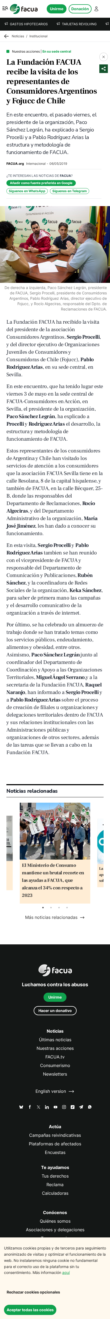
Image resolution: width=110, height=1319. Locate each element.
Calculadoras (55, 1193)
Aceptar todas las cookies (30, 1309)
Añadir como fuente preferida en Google (41, 183)
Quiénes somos (55, 1221)
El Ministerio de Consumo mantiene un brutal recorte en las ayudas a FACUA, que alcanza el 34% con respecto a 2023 (53, 880)
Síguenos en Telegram (69, 191)
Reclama (55, 1184)
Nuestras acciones (55, 1048)
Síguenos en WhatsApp (27, 191)
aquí (66, 1272)
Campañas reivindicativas (55, 1135)
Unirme (56, 8)
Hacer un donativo (55, 1010)
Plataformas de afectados (55, 1143)
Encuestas (55, 1152)
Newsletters (55, 1074)
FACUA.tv (55, 1056)
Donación (80, 8)
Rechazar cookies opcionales (33, 1292)
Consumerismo (55, 1065)
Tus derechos (55, 1176)
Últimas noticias (55, 1039)
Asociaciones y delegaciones (55, 1229)
